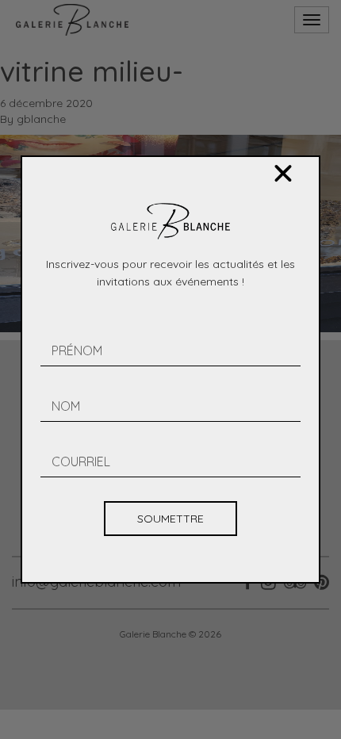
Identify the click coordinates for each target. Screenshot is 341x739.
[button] (283, 174)
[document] (170, 369)
